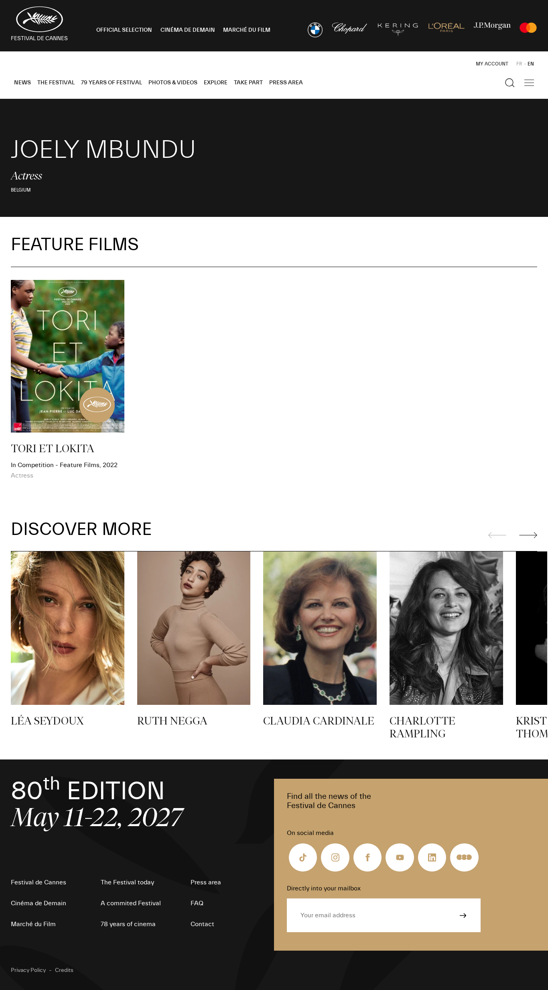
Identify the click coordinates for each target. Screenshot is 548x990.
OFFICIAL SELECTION (124, 30)
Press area (286, 83)
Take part (248, 83)
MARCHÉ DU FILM (246, 30)
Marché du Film (33, 924)
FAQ (197, 903)
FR (519, 64)
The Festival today (127, 882)
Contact (202, 924)
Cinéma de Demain (38, 903)
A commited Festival (131, 903)
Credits (64, 970)
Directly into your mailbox (324, 888)
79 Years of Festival (111, 83)
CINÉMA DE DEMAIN (187, 30)
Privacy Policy (28, 970)
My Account (492, 64)
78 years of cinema (128, 924)
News (22, 83)
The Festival (56, 83)
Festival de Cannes (38, 882)
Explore (215, 83)
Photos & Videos (172, 83)
